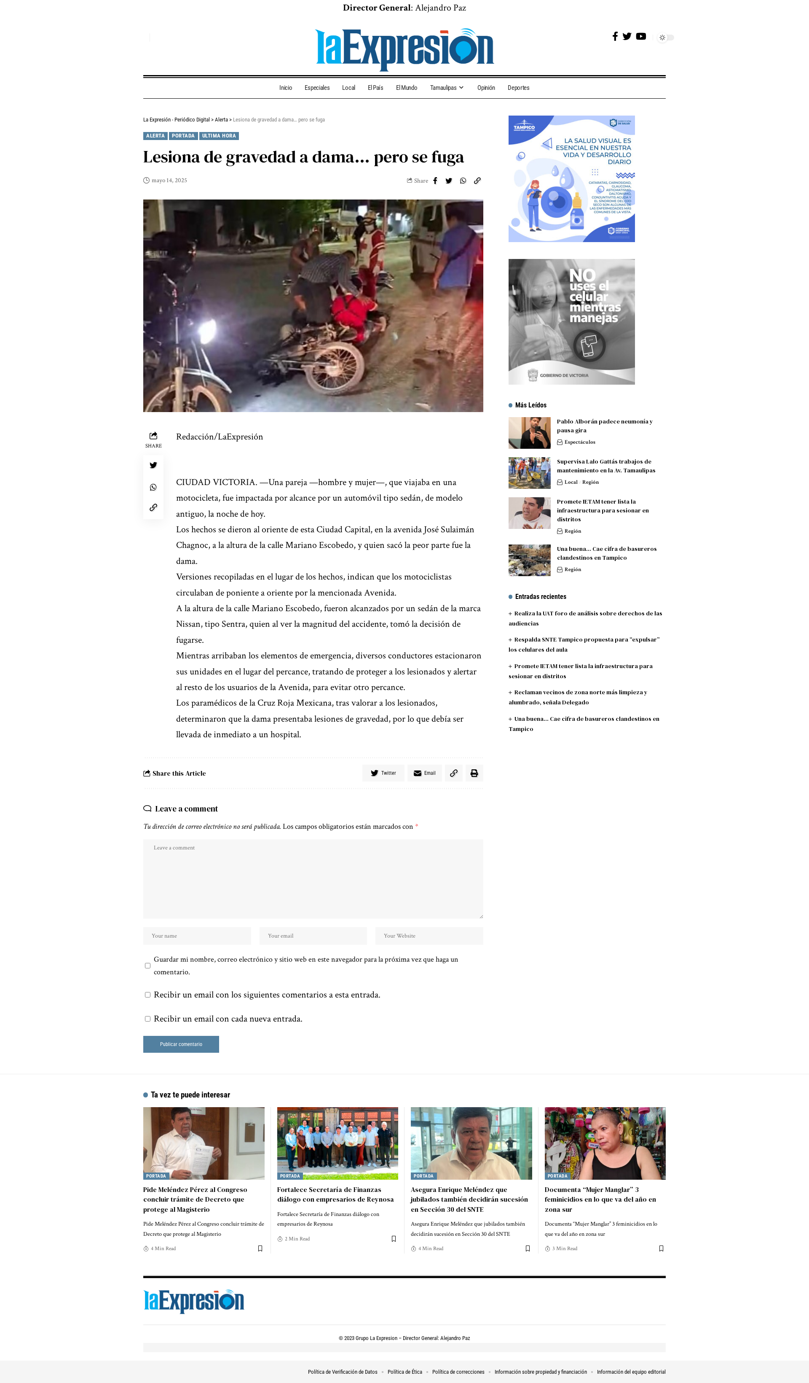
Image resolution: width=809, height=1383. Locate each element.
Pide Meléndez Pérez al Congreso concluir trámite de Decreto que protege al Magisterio (195, 1199)
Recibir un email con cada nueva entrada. (228, 1019)
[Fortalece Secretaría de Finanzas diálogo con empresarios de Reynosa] (338, 1143)
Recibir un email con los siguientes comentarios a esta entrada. (267, 995)
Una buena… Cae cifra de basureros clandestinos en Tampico (607, 553)
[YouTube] (641, 36)
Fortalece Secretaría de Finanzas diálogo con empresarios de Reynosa (335, 1194)
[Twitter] (627, 36)
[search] (141, 37)
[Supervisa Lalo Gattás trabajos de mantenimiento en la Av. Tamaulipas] (530, 473)
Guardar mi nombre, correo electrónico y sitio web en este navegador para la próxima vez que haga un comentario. (306, 965)
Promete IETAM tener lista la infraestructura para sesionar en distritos (603, 510)
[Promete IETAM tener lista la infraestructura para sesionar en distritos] (530, 513)
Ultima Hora (219, 135)
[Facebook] (615, 36)
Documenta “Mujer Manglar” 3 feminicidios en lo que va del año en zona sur (600, 1199)
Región (590, 482)
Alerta (155, 135)
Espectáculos (580, 442)
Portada (183, 135)
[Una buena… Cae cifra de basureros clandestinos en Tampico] (530, 560)
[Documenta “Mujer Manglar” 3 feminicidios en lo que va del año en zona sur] (605, 1143)
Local (571, 482)
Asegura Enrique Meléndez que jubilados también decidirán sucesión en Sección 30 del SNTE (469, 1199)
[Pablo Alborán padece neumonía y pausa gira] (530, 433)
